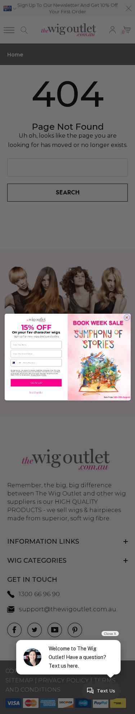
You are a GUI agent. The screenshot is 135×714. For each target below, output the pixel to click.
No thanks (36, 392)
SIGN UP (36, 382)
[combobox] (16, 362)
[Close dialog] (127, 317)
